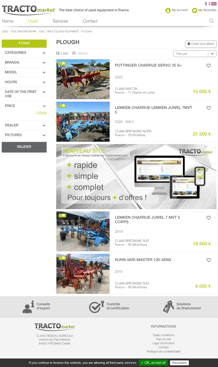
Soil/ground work (23, 31)
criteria (41, 113)
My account (180, 10)
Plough (87, 31)
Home (7, 22)
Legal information (163, 343)
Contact (90, 22)
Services (60, 22)
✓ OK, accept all (153, 362)
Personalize (179, 362)
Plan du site (163, 339)
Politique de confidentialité (163, 351)
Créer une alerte (202, 44)
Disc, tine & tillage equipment (59, 31)
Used (5, 31)
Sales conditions (163, 335)
